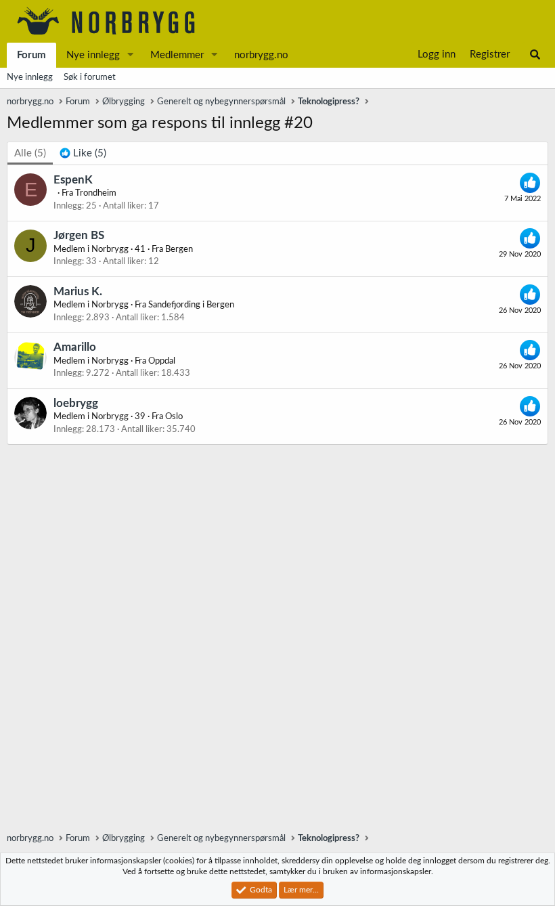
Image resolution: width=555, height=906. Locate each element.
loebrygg (75, 403)
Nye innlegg (93, 55)
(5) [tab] (30, 153)
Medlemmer (177, 55)
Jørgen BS (78, 235)
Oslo (174, 416)
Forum (31, 55)
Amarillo (74, 347)
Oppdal (161, 361)
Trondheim (95, 193)
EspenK (73, 180)
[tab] (83, 153)
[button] (130, 55)
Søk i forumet (90, 77)
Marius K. (77, 291)
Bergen (179, 249)
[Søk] (535, 55)
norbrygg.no (261, 55)
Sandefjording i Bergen (191, 305)
